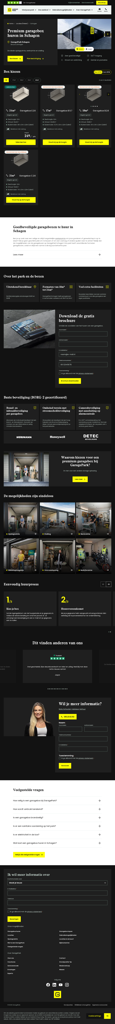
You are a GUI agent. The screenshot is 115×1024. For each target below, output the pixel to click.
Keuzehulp (102, 3)
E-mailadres (63, 350)
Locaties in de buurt (66, 939)
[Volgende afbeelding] (108, 94)
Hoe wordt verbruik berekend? (28, 809)
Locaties (11, 935)
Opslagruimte (14, 534)
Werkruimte (85, 534)
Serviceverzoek (88, 3)
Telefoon (11, 898)
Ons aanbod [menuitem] (43, 10)
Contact (62, 958)
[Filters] (6, 80)
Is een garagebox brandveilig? (28, 817)
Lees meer (18, 254)
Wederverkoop (64, 966)
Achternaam (63, 340)
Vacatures (11, 962)
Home (11, 23)
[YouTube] (60, 985)
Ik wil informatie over (15, 879)
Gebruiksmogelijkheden (67, 935)
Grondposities (68, 1005)
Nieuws (61, 970)
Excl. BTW (98, 72)
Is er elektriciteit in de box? (26, 834)
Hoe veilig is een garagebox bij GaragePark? (35, 800)
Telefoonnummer (65, 360)
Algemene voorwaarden (99, 1005)
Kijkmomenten (74, 3)
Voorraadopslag (51, 570)
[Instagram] (67, 985)
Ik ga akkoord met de (78, 373)
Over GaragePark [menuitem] (83, 10)
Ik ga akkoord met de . (78, 758)
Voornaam (63, 330)
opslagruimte (60, 238)
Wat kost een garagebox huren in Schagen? (35, 843)
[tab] (80, 49)
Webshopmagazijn (16, 570)
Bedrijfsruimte (86, 570)
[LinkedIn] (54, 985)
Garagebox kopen (65, 931)
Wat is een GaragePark (16, 943)
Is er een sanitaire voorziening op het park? (34, 826)
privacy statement (86, 373)
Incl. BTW (106, 72)
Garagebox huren (14, 931)
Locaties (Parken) (22, 23)
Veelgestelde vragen (15, 947)
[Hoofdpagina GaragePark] (13, 10)
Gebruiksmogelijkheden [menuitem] (62, 10)
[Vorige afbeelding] (79, 94)
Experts (10, 973)
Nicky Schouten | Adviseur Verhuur (72, 709)
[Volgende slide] (107, 34)
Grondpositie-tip (65, 962)
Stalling (47, 534)
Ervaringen (11, 970)
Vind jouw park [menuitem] (28, 10)
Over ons (11, 958)
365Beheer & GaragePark (83, 1005)
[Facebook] (48, 985)
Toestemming (64, 371)
